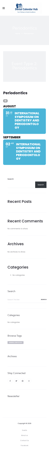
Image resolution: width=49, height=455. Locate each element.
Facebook (24, 445)
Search (11, 179)
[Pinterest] (22, 380)
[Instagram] (28, 380)
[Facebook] (10, 380)
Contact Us (24, 440)
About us (24, 435)
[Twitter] (16, 380)
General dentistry (15, 342)
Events (24, 430)
